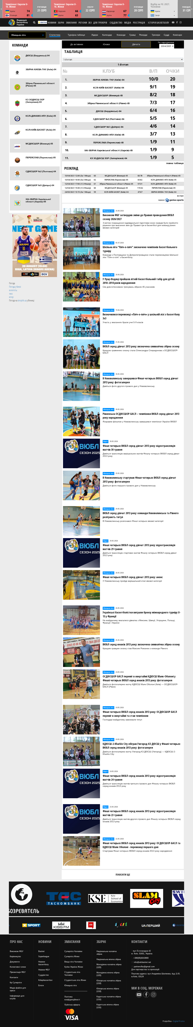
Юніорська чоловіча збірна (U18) (108, 982)
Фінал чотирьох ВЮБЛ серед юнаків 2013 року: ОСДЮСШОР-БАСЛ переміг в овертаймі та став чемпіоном (140, 714)
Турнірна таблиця (76, 35)
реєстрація (139, 22)
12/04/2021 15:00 (72, 188)
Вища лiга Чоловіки (73, 962)
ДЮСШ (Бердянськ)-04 (38, 55)
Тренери (156, 35)
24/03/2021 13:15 (72, 192)
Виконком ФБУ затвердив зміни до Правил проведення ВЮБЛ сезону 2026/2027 (138, 217)
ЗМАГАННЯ (71, 22)
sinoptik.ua (22, 300)
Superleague (43, 956)
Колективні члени (18, 967)
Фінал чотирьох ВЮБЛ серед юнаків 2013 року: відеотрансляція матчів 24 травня (139, 777)
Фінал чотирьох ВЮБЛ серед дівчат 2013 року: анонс (133, 577)
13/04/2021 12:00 (72, 175)
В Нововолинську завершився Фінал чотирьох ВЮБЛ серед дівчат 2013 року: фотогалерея (140, 380)
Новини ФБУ (44, 970)
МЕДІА (127, 22)
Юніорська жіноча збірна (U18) (107, 990)
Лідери (94, 35)
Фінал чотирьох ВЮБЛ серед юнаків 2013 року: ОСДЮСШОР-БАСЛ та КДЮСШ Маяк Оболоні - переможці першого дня (141, 845)
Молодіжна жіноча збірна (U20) (107, 974)
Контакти (14, 977)
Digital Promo (179, 1021)
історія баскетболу (158, 22)
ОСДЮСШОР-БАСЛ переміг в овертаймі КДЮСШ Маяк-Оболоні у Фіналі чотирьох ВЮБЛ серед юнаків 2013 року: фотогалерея (139, 678)
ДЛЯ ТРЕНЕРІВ (100, 22)
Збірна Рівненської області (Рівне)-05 (40, 84)
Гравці (132, 35)
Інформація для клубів (17, 997)
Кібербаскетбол (45, 980)
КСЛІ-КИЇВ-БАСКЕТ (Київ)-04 (40, 130)
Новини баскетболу (43, 963)
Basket (41, 951)
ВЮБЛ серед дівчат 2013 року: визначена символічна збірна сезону (141, 346)
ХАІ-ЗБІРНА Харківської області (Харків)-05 (38, 200)
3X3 (90, 22)
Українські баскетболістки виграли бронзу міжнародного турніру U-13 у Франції (141, 614)
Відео (105, 441)
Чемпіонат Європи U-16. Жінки (17, 5)
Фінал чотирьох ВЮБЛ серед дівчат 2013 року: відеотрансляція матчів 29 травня (139, 547)
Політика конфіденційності (72, 998)
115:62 (140, 188)
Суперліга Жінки (71, 956)
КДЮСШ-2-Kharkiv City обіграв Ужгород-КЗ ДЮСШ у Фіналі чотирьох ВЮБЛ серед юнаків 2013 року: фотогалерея (141, 746)
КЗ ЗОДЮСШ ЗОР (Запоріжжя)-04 (35, 100)
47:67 (140, 192)
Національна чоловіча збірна (106, 952)
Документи (15, 962)
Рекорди (143, 35)
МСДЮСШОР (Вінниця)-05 (39, 143)
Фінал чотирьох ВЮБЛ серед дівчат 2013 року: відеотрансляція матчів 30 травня (139, 447)
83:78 (140, 175)
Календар (107, 35)
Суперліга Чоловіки (73, 951)
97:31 (140, 184)
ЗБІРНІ (61, 22)
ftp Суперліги (16, 982)
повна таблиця (175, 163)
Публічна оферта (72, 1005)
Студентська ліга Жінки (75, 980)
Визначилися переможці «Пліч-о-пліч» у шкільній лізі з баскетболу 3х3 (141, 316)
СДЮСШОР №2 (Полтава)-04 (41, 171)
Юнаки (106, 44)
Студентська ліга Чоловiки (72, 973)
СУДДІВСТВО (116, 22)
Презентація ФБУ (17, 972)
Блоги (41, 985)
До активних (76, 44)
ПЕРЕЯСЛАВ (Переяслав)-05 (41, 157)
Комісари (177, 35)
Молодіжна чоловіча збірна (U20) (108, 965)
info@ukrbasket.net (142, 962)
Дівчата (136, 44)
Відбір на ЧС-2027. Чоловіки (160, 5)
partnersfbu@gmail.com (144, 966)
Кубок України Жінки (73, 967)
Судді (166, 35)
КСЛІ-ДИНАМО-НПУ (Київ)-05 (41, 116)
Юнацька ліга (108, 211)
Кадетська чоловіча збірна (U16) (108, 998)
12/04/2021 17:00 (72, 184)
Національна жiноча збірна (108, 959)
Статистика (54, 35)
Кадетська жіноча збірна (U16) (107, 1006)
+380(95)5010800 (141, 958)
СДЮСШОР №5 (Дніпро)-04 (40, 185)
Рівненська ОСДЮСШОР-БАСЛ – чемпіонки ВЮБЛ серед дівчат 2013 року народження (141, 415)
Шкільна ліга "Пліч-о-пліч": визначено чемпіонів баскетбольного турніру (140, 249)
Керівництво (15, 956)
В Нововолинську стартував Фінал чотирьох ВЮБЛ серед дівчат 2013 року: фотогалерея (139, 479)
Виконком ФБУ (16, 951)
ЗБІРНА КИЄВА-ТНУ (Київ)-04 (41, 69)
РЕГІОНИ (83, 22)
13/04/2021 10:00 (72, 180)
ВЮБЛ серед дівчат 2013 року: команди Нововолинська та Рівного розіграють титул (141, 515)
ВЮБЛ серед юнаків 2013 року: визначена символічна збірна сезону (141, 644)
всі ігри (180, 196)
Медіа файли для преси (18, 989)
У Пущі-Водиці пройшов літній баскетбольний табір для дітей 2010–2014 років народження (138, 281)
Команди (121, 35)
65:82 (140, 180)
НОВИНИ (52, 22)
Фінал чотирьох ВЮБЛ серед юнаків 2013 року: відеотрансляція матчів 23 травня (139, 813)
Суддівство (43, 975)
